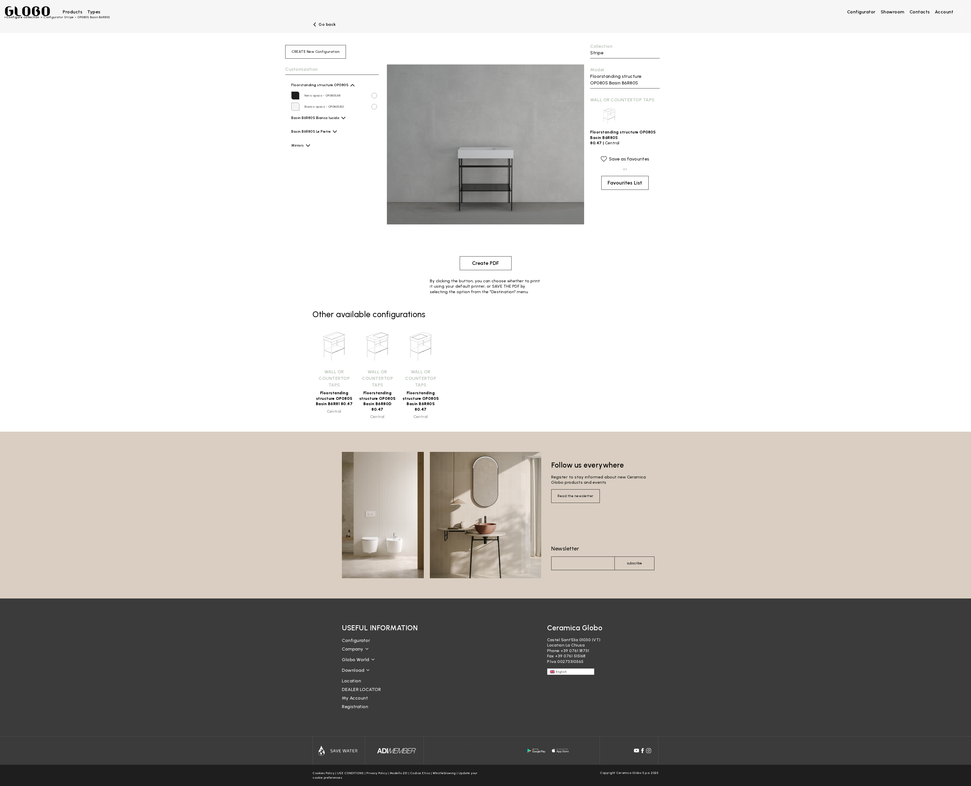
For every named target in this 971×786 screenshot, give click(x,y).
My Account (355, 698)
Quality (349, 663)
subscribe (634, 563)
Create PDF (485, 263)
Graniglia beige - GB (320, 169)
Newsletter (565, 548)
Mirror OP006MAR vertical (314, 213)
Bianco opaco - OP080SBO (324, 106)
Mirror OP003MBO (308, 164)
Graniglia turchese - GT (322, 191)
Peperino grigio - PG (319, 225)
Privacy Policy (376, 773)
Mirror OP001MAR (307, 197)
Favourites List (625, 183)
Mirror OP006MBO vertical (314, 221)
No (296, 148)
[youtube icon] (636, 750)
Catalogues (353, 674)
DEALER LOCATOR (361, 689)
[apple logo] (560, 750)
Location (351, 681)
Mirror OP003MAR (307, 156)
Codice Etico (420, 773)
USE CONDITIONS (350, 773)
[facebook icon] (642, 750)
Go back (327, 24)
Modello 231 (399, 773)
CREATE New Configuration (316, 52)
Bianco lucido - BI (317, 122)
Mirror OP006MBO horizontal (316, 245)
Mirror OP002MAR (308, 180)
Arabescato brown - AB (322, 136)
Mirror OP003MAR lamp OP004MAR (320, 172)
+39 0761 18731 (575, 650)
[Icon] (339, 750)
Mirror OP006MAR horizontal (316, 237)
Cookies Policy (323, 773)
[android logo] (536, 750)
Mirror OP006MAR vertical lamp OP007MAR (327, 229)
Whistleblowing (444, 773)
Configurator (356, 640)
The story (352, 653)
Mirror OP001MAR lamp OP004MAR (320, 205)
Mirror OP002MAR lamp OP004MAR (320, 189)
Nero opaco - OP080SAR (322, 95)
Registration (355, 706)
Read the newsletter (575, 496)
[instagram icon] (648, 750)
